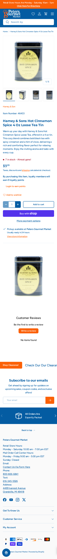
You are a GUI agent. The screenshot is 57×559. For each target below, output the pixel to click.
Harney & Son (9, 106)
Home (5, 31)
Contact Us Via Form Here (16, 467)
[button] (46, 14)
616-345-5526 (10, 481)
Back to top (27, 430)
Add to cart (38, 204)
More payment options (28, 220)
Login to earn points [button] (15, 186)
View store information (17, 236)
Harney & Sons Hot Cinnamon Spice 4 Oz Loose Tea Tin (31, 31)
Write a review (28, 330)
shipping (26, 170)
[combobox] (28, 22)
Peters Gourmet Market (18, 552)
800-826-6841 (10, 474)
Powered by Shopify (36, 552)
